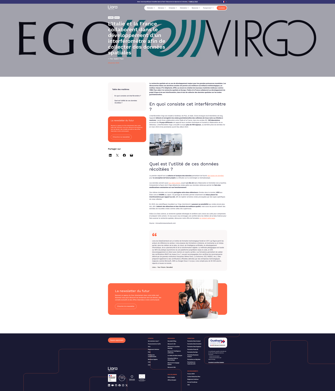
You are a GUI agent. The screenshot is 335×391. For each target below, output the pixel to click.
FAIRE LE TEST (193, 1)
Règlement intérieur (153, 349)
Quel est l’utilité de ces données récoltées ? (125, 102)
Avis (149, 346)
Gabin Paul (118, 59)
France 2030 (191, 373)
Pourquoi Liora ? (207, 8)
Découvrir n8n (172, 344)
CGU (149, 362)
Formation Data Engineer (194, 346)
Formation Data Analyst (194, 341)
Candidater (222, 8)
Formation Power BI (192, 349)
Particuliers (150, 8)
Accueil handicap (192, 382)
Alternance (161, 8)
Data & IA (117, 17)
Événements (183, 8)
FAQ (149, 352)
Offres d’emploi (172, 380)
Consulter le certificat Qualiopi (216, 362)
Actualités (111, 17)
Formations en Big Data (193, 359)
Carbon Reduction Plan (193, 376)
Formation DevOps (192, 352)
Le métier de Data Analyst (175, 355)
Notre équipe (171, 377)
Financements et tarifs (154, 344)
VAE (188, 384)
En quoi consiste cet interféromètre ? (127, 96)
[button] (225, 2)
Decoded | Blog (172, 341)
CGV (149, 365)
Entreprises (172, 8)
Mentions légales (153, 359)
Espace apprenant (116, 340)
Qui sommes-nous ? (153, 341)
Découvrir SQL (172, 367)
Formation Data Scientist (194, 344)
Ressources (195, 8)
